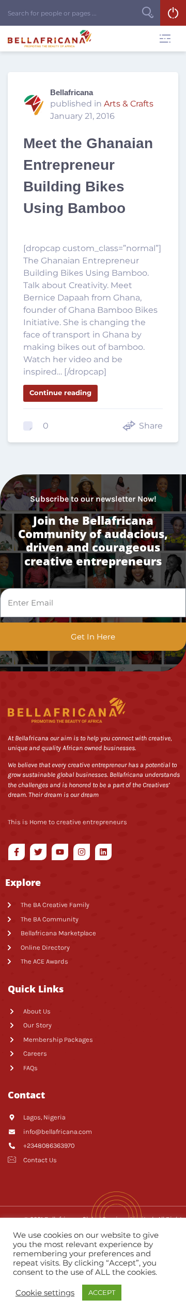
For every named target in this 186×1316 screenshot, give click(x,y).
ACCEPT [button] (101, 1292)
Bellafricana (71, 92)
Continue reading (60, 392)
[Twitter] (38, 852)
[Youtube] (60, 852)
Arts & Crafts (128, 104)
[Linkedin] (103, 852)
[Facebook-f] (16, 852)
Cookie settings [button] (45, 1292)
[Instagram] (81, 852)
